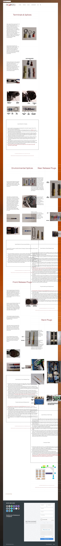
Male (45, 522)
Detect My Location (47, 529)
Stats (54, 544)
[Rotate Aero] (11, 5)
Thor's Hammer (49, 544)
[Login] (38, 5)
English (5, 1)
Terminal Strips (9, 493)
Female (49, 522)
